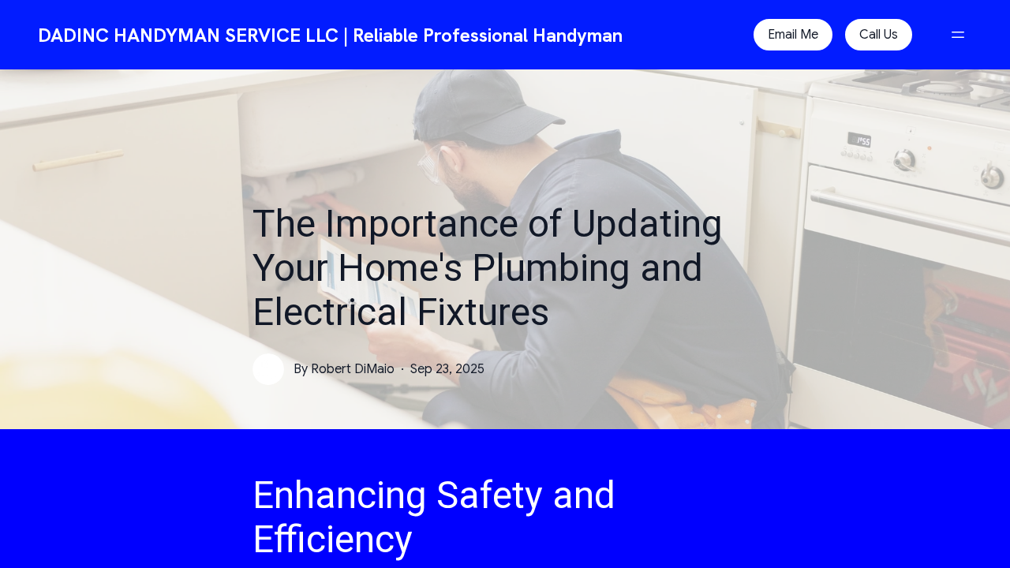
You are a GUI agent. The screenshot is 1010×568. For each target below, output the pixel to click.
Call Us (878, 35)
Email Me (793, 35)
